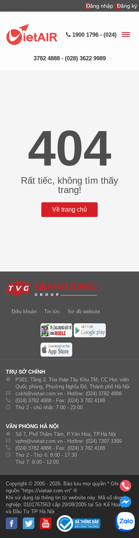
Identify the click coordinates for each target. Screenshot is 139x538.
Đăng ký (127, 6)
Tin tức (52, 311)
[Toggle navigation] (125, 35)
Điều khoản (24, 311)
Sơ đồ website (84, 311)
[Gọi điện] (125, 488)
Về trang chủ (69, 209)
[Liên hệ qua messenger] (125, 504)
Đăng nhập (99, 6)
